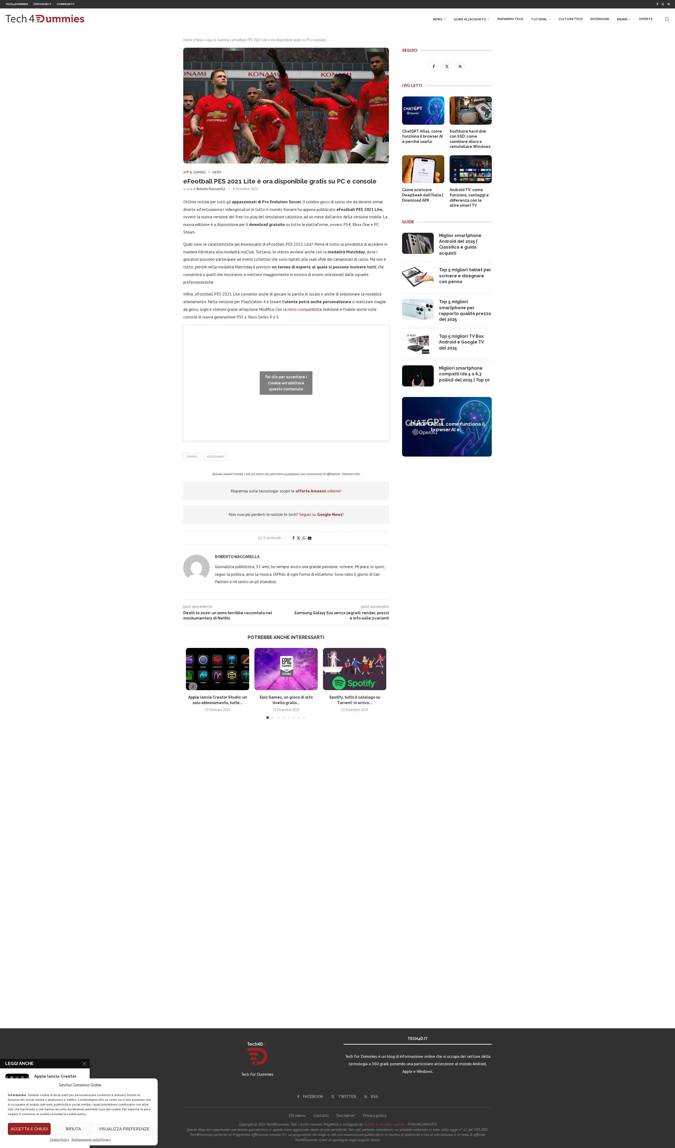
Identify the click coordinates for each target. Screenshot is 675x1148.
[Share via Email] (309, 538)
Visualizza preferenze (124, 1129)
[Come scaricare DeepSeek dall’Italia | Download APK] (423, 169)
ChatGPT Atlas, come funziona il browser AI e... (447, 426)
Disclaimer (345, 1115)
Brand (622, 19)
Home (187, 40)
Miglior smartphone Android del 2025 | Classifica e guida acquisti (460, 244)
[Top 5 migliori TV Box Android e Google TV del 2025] (418, 344)
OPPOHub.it (42, 4)
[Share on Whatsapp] (304, 538)
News (437, 19)
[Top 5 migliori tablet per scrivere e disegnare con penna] (418, 277)
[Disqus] (286, 801)
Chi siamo (297, 1115)
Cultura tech (570, 19)
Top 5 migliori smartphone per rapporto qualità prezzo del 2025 (465, 310)
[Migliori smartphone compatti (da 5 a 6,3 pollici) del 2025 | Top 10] (418, 375)
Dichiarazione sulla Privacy (91, 1139)
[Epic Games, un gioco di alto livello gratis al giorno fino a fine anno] (286, 669)
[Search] (667, 19)
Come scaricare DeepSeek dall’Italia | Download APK (422, 195)
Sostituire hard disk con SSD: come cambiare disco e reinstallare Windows (470, 139)
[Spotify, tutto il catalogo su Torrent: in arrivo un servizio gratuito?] (354, 669)
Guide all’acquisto (470, 19)
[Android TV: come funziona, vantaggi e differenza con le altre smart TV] (471, 169)
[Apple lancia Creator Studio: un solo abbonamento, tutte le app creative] (217, 669)
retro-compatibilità (305, 309)
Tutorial (539, 19)
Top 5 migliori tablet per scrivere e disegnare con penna (465, 275)
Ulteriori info (351, 474)
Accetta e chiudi (29, 1129)
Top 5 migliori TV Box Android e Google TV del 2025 (461, 342)
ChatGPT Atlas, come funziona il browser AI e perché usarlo (422, 136)
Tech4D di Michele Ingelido (384, 1124)
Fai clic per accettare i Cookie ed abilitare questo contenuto (286, 383)
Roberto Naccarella (210, 189)
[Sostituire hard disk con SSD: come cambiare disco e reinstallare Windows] (471, 110)
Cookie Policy (59, 1139)
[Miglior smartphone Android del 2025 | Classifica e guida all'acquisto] (418, 243)
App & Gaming (218, 40)
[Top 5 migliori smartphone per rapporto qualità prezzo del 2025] (418, 309)
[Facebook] (657, 4)
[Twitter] (663, 4)
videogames (215, 456)
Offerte (646, 19)
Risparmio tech (510, 19)
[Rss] (669, 4)
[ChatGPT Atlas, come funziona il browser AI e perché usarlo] (423, 110)
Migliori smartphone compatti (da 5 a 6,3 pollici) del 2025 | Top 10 (464, 374)
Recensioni (599, 19)
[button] (193, 686)
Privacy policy (374, 1115)
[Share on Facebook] (293, 538)
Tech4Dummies (16, 4)
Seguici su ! (321, 514)
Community (66, 4)
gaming (192, 456)
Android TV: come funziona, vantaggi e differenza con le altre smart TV (469, 197)
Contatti (321, 1115)
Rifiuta (73, 1129)
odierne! (318, 490)
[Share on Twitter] (298, 538)
